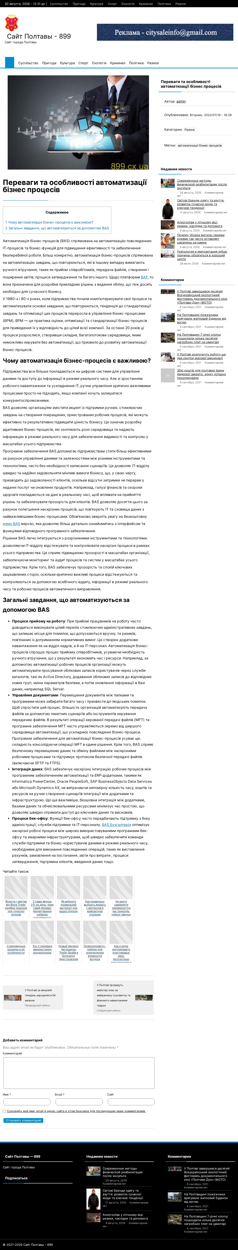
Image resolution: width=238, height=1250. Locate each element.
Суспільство (59, 4)
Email (59, 1094)
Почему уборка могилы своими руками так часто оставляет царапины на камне (201, 238)
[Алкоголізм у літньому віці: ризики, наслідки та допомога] (168, 225)
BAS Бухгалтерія (116, 824)
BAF (144, 277)
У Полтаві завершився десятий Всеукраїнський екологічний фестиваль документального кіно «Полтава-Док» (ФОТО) (202, 296)
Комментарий (12, 1053)
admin (181, 101)
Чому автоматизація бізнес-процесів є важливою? (49, 222)
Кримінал (146, 4)
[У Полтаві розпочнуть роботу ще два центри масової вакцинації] (168, 357)
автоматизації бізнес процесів (200, 145)
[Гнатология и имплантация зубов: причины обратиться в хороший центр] (168, 253)
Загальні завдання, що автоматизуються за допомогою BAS (57, 228)
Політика (164, 4)
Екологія (128, 4)
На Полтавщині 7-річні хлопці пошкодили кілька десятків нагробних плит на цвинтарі (199, 338)
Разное (180, 4)
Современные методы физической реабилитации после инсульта (202, 184)
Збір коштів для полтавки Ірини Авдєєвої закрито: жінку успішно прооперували (201, 374)
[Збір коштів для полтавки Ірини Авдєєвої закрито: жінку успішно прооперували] (168, 375)
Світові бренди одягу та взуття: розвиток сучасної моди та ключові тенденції (200, 204)
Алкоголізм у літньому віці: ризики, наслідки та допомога (199, 224)
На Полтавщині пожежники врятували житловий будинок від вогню (201, 318)
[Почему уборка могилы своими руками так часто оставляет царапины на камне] (168, 240)
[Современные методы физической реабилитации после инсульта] (168, 183)
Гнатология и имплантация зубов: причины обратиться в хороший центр (202, 255)
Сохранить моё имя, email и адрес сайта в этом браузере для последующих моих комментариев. (76, 1111)
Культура (96, 4)
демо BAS (11, 523)
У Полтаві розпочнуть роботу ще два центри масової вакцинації (201, 356)
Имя (7, 1094)
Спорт (112, 4)
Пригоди (79, 4)
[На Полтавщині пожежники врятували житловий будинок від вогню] (168, 317)
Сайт (110, 1094)
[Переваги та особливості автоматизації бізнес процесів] (78, 122)
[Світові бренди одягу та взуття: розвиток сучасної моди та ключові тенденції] (168, 208)
